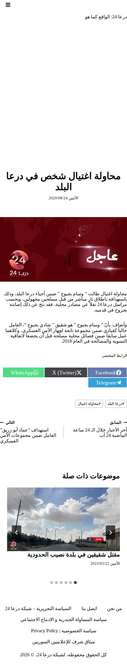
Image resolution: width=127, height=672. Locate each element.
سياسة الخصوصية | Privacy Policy (63, 630)
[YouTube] (57, 667)
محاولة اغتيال (89, 404)
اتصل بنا (89, 608)
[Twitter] (111, 667)
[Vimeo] (46, 667)
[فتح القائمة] (8, 4)
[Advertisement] (63, 91)
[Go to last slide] (110, 532)
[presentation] (63, 519)
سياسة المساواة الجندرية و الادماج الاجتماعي (63, 619)
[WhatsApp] (35, 667)
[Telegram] (68, 667)
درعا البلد (116, 404)
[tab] (75, 582)
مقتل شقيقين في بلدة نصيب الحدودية (73, 554)
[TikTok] (90, 667)
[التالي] (16, 532)
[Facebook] (122, 667)
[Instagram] (100, 667)
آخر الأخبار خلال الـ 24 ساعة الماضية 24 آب (100, 429)
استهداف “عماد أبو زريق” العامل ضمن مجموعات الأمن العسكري (28, 432)
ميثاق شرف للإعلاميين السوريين (63, 641)
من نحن (114, 608)
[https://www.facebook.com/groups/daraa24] (79, 667)
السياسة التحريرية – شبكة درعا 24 (38, 608)
